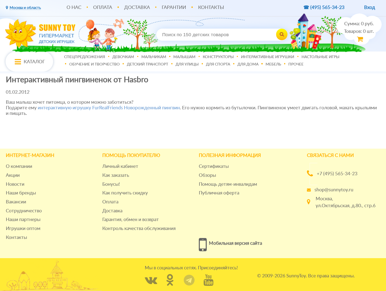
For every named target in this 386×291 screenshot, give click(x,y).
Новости (15, 184)
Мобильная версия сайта (235, 243)
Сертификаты (214, 166)
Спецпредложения (84, 57)
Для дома (247, 64)
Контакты (211, 7)
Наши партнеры (23, 219)
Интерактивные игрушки (267, 57)
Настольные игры (320, 57)
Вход (369, 7)
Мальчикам (153, 57)
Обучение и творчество (94, 64)
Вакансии (16, 202)
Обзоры (207, 175)
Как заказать (115, 175)
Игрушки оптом (23, 228)
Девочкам (123, 57)
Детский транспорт (147, 64)
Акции (13, 175)
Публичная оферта (219, 193)
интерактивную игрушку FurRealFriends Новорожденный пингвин (109, 107)
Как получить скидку (125, 193)
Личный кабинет (120, 166)
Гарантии (174, 7)
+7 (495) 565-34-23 (337, 173)
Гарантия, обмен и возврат (130, 219)
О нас (74, 7)
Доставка (137, 7)
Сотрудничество (24, 211)
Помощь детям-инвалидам (228, 184)
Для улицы (187, 64)
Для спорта (218, 64)
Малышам (184, 57)
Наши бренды (21, 193)
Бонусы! (111, 184)
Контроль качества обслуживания (139, 228)
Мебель (273, 64)
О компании (19, 166)
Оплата (102, 7)
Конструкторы (218, 57)
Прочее (296, 64)
